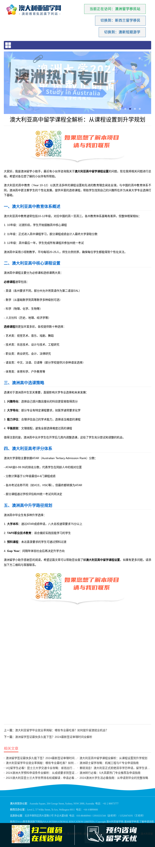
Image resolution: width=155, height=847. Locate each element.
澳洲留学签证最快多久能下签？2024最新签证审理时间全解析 (53, 736)
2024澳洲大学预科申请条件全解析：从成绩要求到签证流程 (43, 772)
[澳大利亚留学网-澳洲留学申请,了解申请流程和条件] (37, 10)
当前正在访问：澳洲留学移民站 (115, 9)
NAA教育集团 (24, 821)
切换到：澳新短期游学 (122, 32)
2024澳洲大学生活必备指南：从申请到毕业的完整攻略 (114, 777)
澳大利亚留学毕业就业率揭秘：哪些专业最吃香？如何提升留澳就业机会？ (61, 730)
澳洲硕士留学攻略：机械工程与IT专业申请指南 (109, 762)
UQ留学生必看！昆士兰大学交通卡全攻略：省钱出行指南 (42, 768)
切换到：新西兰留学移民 (120, 20)
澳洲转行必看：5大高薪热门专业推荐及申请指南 (110, 772)
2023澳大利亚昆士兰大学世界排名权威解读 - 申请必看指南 (43, 777)
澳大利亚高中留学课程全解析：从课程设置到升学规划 (113, 758)
